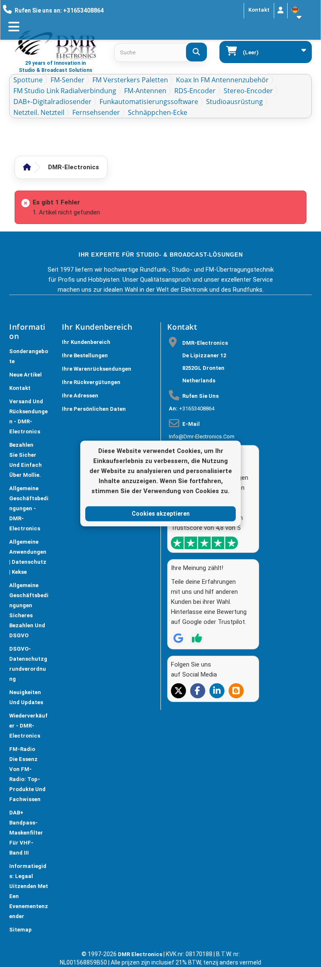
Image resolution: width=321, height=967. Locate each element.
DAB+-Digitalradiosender (52, 101)
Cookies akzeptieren (161, 513)
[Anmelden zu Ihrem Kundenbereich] (280, 10)
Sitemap (20, 929)
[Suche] (196, 52)
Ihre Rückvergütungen (91, 382)
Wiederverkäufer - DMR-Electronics (28, 726)
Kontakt (259, 10)
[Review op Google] (178, 638)
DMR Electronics (140, 954)
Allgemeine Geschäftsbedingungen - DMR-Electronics (28, 508)
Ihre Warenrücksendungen (96, 369)
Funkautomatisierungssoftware (148, 101)
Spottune (28, 79)
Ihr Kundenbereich (86, 342)
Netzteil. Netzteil (38, 112)
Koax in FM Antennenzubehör (222, 79)
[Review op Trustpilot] (196, 638)
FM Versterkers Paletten (130, 79)
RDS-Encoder (195, 90)
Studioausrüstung (234, 101)
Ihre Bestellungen (85, 355)
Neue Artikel (25, 375)
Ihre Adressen (80, 395)
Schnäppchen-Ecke (157, 112)
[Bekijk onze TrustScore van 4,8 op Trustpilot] (204, 543)
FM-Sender (67, 79)
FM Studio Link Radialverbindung (64, 90)
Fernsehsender (96, 112)
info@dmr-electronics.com (201, 436)
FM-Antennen (145, 90)
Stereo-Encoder (248, 90)
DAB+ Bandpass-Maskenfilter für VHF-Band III (26, 832)
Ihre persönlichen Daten (94, 409)
